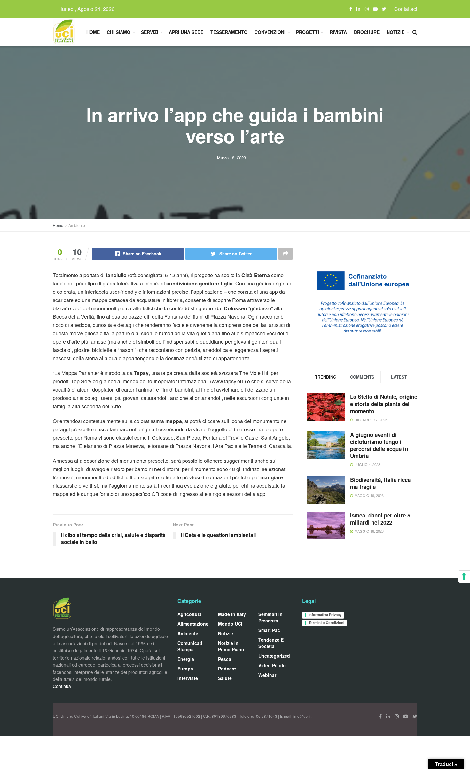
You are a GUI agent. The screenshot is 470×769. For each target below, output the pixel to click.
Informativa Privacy (325, 615)
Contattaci (405, 8)
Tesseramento (228, 32)
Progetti (307, 32)
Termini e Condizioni (326, 623)
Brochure (367, 32)
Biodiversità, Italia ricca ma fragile (380, 483)
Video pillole (272, 665)
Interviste (187, 678)
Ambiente (76, 225)
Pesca (224, 659)
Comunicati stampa (189, 646)
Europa (185, 668)
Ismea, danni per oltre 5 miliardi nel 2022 (380, 518)
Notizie (395, 32)
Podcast (227, 668)
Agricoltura (189, 614)
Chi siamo (118, 32)
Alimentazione (192, 624)
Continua (62, 686)
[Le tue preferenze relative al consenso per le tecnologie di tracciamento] (464, 577)
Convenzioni (270, 32)
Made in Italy (232, 614)
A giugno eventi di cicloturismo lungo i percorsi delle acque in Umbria (379, 445)
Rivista (338, 32)
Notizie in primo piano (231, 646)
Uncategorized (274, 656)
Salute (225, 678)
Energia (185, 659)
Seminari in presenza (270, 617)
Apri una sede (186, 32)
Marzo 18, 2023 (231, 158)
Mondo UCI (230, 624)
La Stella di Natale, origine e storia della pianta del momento (383, 403)
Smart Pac (269, 630)
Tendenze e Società (271, 643)
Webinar (267, 675)
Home (93, 32)
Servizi (149, 32)
